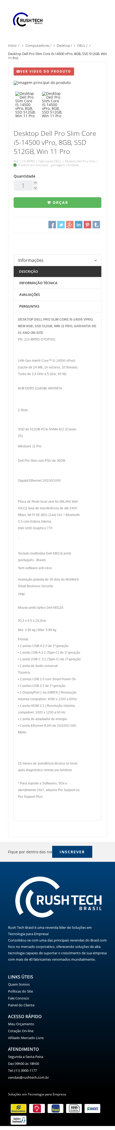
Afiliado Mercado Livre (26, 1037)
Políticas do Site (20, 991)
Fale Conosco (18, 998)
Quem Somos (19, 984)
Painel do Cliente (21, 1005)
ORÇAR (59, 202)
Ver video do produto (45, 71)
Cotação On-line (20, 1030)
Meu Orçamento (21, 1024)
